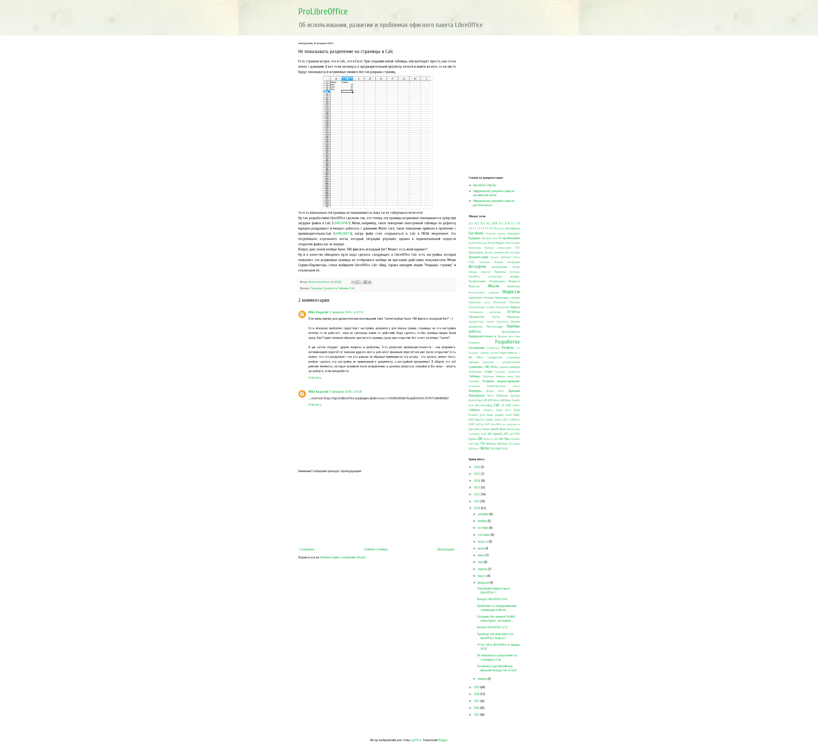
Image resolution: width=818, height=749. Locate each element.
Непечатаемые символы (483, 292)
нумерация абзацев (481, 297)
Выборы (489, 247)
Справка (474, 362)
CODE (508, 405)
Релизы (508, 347)
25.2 (500, 223)
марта (482, 576)
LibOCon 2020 (482, 424)
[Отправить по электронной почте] (353, 282)
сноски (493, 352)
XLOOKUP (496, 448)
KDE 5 (506, 419)
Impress (479, 419)
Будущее (475, 238)
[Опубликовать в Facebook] (365, 282)
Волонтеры (475, 247)
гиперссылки (504, 247)
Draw (517, 410)
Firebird (473, 415)
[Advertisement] (377, 510)
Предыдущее (446, 549)
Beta (478, 405)
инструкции (513, 262)
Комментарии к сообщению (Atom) (343, 557)
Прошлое (502, 336)
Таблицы (343, 288)
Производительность (482, 336)
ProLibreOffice (323, 11)
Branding (487, 405)
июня (481, 555)
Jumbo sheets (493, 419)
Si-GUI (494, 439)
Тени (517, 376)
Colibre (516, 405)
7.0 (518, 223)
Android (473, 400)
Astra (496, 400)
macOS (495, 429)
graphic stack (503, 415)
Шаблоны (502, 395)
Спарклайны (513, 357)
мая (481, 562)
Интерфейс (477, 266)
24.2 (488, 223)
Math (503, 429)
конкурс (515, 276)
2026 (477, 467)
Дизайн (488, 252)
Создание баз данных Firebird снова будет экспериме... (496, 618)
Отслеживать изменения (485, 312)
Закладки (484, 262)
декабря (484, 514)
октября (483, 528)
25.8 (507, 223)
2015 (477, 715)
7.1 (470, 228)
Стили (488, 372)
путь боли (514, 336)
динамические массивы (507, 252)
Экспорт (515, 395)
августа (483, 541)
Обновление (499, 302)
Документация (478, 257)
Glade (490, 415)
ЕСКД (471, 262)
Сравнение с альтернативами (501, 362)
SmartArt (515, 439)
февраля (484, 583)
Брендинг (514, 233)
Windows (491, 444)
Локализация (497, 281)
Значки (498, 262)
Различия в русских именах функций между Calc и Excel (497, 668)
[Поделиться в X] (361, 282)
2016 (477, 708)
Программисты (511, 332)
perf (512, 434)
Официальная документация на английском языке (493, 193)
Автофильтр (513, 228)
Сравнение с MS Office (483, 367)
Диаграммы (476, 252)
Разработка (507, 342)
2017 (477, 701)
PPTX (517, 434)
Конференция (477, 281)
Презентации (495, 326)
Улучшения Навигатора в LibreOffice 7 (493, 590)
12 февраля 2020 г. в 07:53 (346, 312)
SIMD (501, 439)
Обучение (514, 302)
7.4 (482, 228)
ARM (490, 400)
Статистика (475, 372)
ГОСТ (517, 247)
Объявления (502, 307)
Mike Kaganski (318, 312)
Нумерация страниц (507, 297)
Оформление (476, 317)
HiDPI (471, 419)
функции (514, 391)
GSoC (516, 415)
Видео (500, 243)
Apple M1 (482, 400)
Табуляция (488, 376)
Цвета (490, 395)
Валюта (473, 243)
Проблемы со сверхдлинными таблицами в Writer (496, 608)
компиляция (495, 276)
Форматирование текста (503, 386)
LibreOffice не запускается (505, 424)
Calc (352, 288)
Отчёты (513, 311)
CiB (502, 405)
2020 (477, 508)
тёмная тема (504, 376)
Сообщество (495, 357)
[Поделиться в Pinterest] (369, 282)
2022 (476, 223)
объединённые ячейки (481, 307)
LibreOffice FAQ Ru (484, 185)
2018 (477, 694)
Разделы (474, 342)
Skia (507, 439)
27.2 (513, 223)
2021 (471, 223)
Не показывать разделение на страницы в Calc (497, 657)
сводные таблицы (479, 352)
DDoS (508, 410)
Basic (471, 405)
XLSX (505, 448)
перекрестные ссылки (481, 321)
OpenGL (498, 434)
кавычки (485, 271)
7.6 (491, 228)
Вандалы (482, 243)
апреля (483, 569)
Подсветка (502, 321)
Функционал (477, 395)
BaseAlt (516, 400)
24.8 (494, 223)
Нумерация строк (479, 302)
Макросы (514, 281)
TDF (482, 444)
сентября (484, 535)
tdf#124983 (341, 223)
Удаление (474, 381)
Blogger (442, 740)
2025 (482, 223)
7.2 (474, 228)
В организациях (510, 238)
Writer (485, 448)
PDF (506, 434)
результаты (493, 347)
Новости (511, 292)
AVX (502, 400)
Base (508, 400)
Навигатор (513, 286)
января (483, 679)
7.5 (487, 228)
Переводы (513, 317)
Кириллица (500, 271)
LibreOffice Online (479, 429)
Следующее (307, 549)
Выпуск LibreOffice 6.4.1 (492, 599)
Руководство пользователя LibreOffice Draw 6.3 (495, 636)
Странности (330, 288)
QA (480, 438)
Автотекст (499, 228)
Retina (486, 439)
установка (474, 386)
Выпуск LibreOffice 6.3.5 (492, 627)
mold (484, 434)
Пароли (496, 316)
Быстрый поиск (490, 238)
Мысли (493, 286)
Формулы (475, 391)
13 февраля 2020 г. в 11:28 (346, 392)
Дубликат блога (510, 257)
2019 (477, 687)
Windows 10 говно (509, 444)
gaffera (416, 740)
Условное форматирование (501, 381)
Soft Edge (474, 443)
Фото (501, 391)
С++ (518, 347)
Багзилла (476, 233)
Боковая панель (495, 233)
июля (481, 548)
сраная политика (509, 367)
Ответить (314, 378)
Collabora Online (493, 410)
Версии (492, 243)
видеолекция (512, 243)
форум (490, 391)
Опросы (515, 307)
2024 (477, 481)
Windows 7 (474, 448)
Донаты (494, 257)
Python (473, 439)
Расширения (476, 348)
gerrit (482, 415)
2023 (477, 487)
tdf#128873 (342, 233)
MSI (490, 434)
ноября (483, 521)
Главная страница (376, 549)
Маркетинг (474, 286)
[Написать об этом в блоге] (357, 282)
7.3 (478, 228)
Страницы (316, 288)
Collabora (474, 410)
